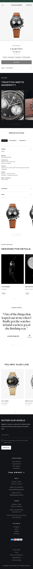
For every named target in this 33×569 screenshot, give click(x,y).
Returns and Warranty (16, 555)
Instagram (16, 527)
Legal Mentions (16, 557)
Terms (16, 552)
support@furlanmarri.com (16, 489)
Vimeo (16, 529)
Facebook (16, 533)
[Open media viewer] (20, 117)
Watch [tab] (4, 140)
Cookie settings (16, 560)
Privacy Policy (16, 549)
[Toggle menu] (2, 5)
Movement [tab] (13, 140)
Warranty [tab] (22, 140)
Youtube (16, 531)
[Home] (16, 5)
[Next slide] (19, 234)
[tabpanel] (16, 191)
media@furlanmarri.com (16, 495)
